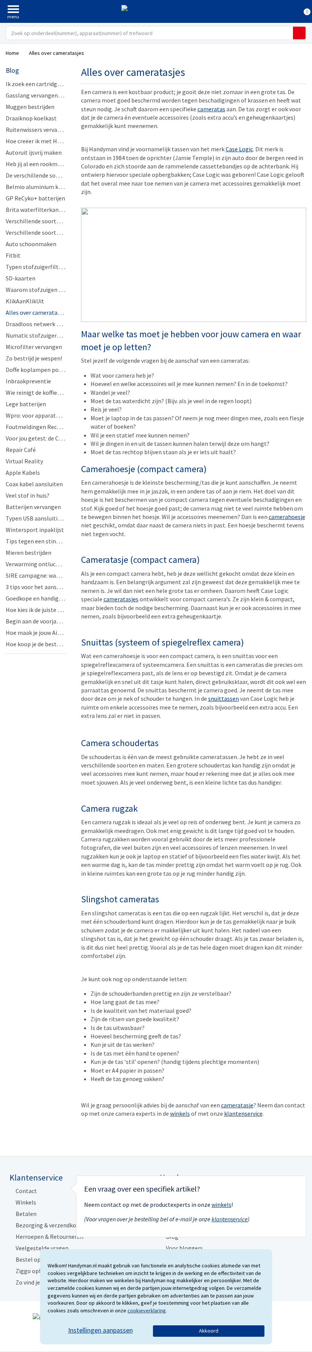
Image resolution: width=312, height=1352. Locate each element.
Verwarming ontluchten (37, 564)
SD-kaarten (20, 278)
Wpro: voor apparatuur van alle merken (56, 415)
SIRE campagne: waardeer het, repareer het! (63, 575)
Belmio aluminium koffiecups (43, 187)
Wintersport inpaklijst (35, 529)
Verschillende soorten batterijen (48, 232)
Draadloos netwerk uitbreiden (44, 324)
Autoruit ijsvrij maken (34, 152)
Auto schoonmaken (31, 244)
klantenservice (243, 1113)
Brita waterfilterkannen (37, 209)
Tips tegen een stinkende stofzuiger (53, 541)
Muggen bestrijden (30, 107)
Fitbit (13, 255)
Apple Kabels (23, 472)
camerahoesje (287, 517)
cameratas (211, 109)
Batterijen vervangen (33, 507)
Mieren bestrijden (28, 552)
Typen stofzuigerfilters (36, 267)
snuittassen (223, 698)
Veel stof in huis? (27, 495)
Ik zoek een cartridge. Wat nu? (44, 84)
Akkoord (208, 1330)
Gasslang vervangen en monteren (49, 95)
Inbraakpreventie (28, 381)
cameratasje (237, 1105)
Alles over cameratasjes (36, 312)
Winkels (26, 1202)
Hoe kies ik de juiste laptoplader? (48, 610)
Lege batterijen (26, 404)
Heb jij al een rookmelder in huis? (48, 164)
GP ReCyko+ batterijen (35, 198)
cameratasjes (120, 599)
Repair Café (21, 449)
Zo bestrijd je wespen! (34, 358)
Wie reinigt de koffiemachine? (44, 392)
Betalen (26, 1213)
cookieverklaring (146, 1310)
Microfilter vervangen (34, 347)
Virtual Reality (24, 461)
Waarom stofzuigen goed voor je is (51, 289)
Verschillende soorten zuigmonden (51, 221)
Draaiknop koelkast (31, 118)
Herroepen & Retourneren (49, 1236)
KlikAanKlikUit (25, 301)
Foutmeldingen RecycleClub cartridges (56, 427)
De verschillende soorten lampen (49, 175)
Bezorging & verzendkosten (52, 1225)
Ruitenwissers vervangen (38, 129)
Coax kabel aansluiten (34, 484)
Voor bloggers (184, 1248)
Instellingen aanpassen (100, 1330)
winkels (180, 1113)
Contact (26, 1191)
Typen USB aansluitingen (38, 518)
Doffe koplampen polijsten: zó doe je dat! (59, 369)
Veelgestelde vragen (42, 1248)
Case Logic (239, 149)
